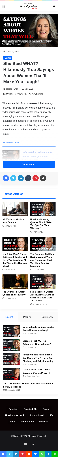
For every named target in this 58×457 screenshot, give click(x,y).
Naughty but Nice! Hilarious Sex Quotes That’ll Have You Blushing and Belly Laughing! (38, 357)
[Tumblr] (28, 178)
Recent (9, 317)
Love (12, 421)
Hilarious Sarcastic (15, 415)
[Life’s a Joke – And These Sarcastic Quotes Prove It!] (11, 374)
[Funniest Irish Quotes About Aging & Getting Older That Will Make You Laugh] (43, 281)
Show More (28, 164)
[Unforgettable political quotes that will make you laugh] (10, 156)
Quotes (16, 51)
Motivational (27, 421)
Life (51, 415)
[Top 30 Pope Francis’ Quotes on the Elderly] (15, 281)
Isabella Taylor (12, 89)
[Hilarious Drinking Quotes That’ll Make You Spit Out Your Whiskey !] (43, 209)
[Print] (43, 178)
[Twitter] (13, 178)
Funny (46, 409)
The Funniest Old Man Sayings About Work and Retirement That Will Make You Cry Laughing (42, 260)
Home (8, 51)
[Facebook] (6, 178)
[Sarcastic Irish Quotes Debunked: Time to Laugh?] (11, 345)
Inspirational (37, 415)
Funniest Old (30, 409)
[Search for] (54, 7)
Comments (47, 317)
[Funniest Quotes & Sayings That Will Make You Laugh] (29, 6)
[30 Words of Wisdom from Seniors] (15, 209)
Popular (27, 317)
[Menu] (3, 7)
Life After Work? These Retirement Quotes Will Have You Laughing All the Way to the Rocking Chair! (14, 260)
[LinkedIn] (21, 178)
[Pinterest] (35, 178)
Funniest (13, 409)
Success (43, 421)
